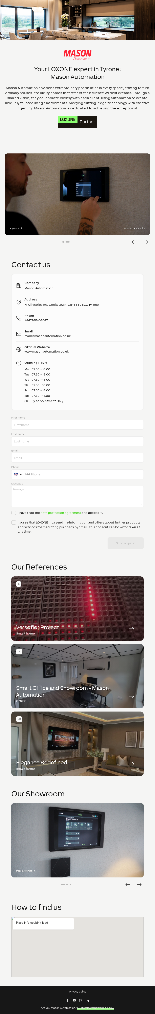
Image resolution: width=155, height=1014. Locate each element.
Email (14, 450)
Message (17, 483)
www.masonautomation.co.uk (46, 351)
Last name (18, 434)
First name (18, 417)
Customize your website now (95, 1007)
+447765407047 (36, 320)
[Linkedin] (87, 1000)
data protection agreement (61, 512)
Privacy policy (77, 991)
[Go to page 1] (63, 242)
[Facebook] (67, 1000)
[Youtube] (74, 1000)
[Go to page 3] (70, 884)
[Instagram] (80, 1000)
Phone (15, 467)
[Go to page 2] (68, 242)
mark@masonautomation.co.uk (47, 336)
